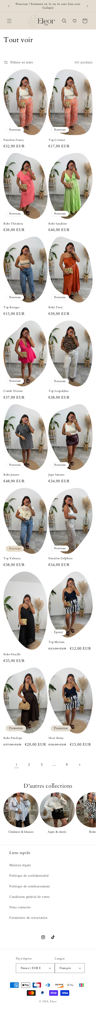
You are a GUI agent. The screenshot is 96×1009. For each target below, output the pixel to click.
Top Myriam (56, 642)
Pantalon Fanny (13, 140)
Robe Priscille (12, 654)
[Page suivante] (79, 765)
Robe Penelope (12, 738)
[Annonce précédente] (8, 6)
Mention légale (20, 865)
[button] (9, 21)
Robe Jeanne (11, 474)
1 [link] (17, 764)
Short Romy (56, 738)
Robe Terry (55, 307)
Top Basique (11, 307)
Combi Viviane (13, 391)
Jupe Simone (56, 474)
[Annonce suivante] (87, 6)
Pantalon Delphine (60, 558)
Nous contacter (20, 907)
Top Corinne (56, 140)
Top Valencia (12, 558)
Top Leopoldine (58, 391)
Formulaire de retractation (28, 918)
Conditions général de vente (29, 897)
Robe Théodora (13, 223)
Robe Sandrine (57, 223)
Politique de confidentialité (29, 875)
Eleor (53, 1001)
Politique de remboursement (29, 886)
